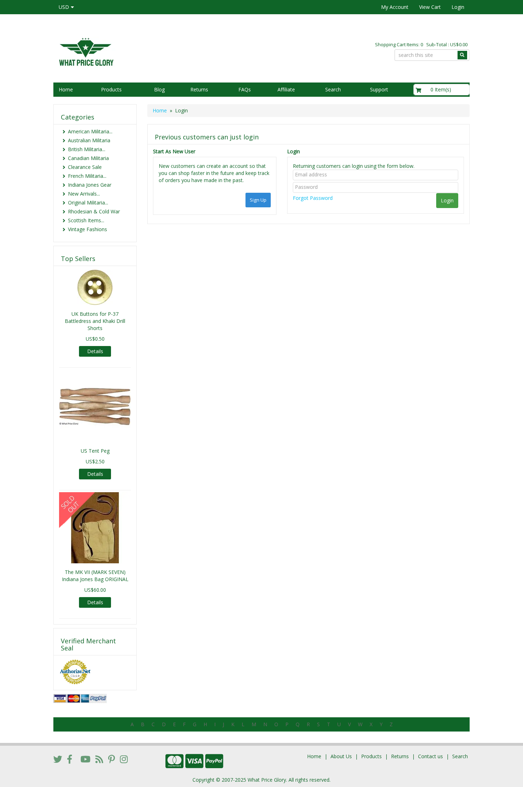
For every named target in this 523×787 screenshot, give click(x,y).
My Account (394, 7)
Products (111, 89)
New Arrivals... (84, 193)
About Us (341, 756)
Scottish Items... (86, 220)
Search (333, 89)
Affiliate (286, 89)
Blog (159, 89)
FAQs (244, 89)
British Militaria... (86, 149)
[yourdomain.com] (154, 51)
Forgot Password (313, 198)
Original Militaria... (88, 202)
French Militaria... (87, 175)
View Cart (430, 7)
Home (66, 89)
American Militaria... (90, 131)
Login (457, 7)
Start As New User (174, 151)
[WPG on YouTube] (85, 759)
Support (379, 89)
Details (95, 351)
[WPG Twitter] (57, 759)
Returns (199, 89)
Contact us (430, 756)
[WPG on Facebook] (69, 759)
